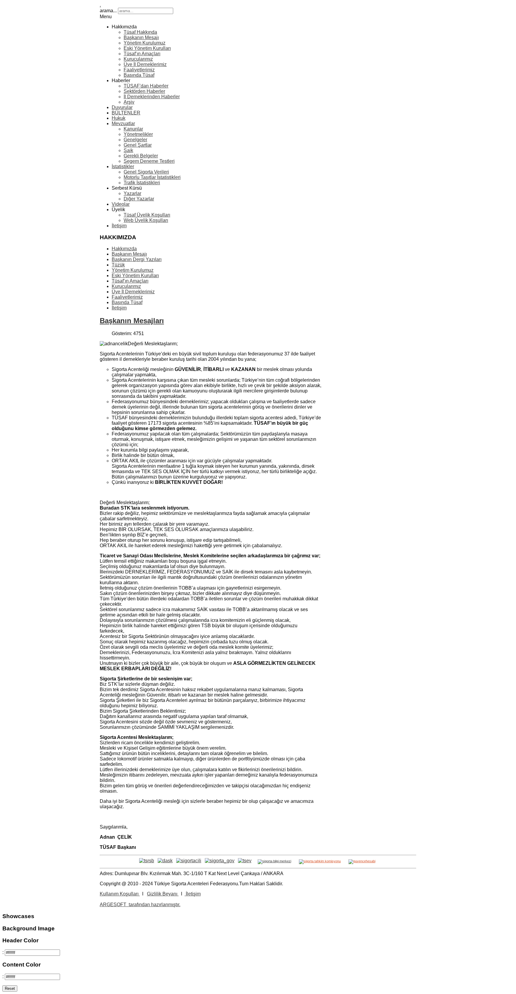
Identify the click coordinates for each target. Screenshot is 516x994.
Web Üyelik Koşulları (146, 220)
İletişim (119, 225)
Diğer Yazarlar (139, 198)
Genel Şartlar (138, 145)
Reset (10, 988)
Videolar (121, 204)
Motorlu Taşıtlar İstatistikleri (152, 177)
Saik (128, 150)
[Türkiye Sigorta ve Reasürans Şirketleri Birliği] (146, 860)
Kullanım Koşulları (120, 893)
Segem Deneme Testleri (149, 161)
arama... (108, 10)
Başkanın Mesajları (132, 321)
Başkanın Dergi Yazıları (137, 259)
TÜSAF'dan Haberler (146, 85)
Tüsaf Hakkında (140, 32)
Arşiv (129, 102)
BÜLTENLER (126, 112)
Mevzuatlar (123, 123)
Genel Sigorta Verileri (146, 171)
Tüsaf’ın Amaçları (142, 53)
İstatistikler (123, 166)
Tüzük (118, 264)
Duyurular (122, 107)
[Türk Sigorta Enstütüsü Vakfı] (244, 860)
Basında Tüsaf (139, 75)
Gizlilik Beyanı (163, 893)
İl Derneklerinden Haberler (152, 96)
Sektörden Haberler (144, 91)
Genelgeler (135, 139)
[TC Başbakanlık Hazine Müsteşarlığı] (188, 860)
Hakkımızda (124, 248)
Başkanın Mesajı (141, 37)
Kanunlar (133, 128)
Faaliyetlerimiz (139, 69)
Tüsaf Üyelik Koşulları (147, 214)
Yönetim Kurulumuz (144, 42)
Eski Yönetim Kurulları (147, 48)
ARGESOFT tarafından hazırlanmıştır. (140, 904)
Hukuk (118, 118)
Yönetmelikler (138, 134)
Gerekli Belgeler (141, 155)
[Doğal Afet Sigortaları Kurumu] (165, 860)
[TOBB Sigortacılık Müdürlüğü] (219, 860)
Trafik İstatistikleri (142, 182)
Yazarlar (132, 193)
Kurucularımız (138, 59)
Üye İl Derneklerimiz (145, 64)
